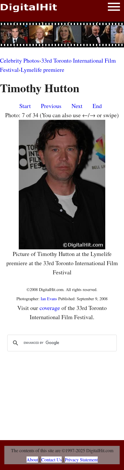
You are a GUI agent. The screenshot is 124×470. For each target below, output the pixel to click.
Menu (114, 8)
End (97, 106)
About (32, 459)
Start (25, 106)
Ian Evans (49, 298)
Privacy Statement (81, 459)
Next (77, 106)
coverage (50, 308)
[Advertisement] (62, 34)
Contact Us (51, 459)
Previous (51, 106)
